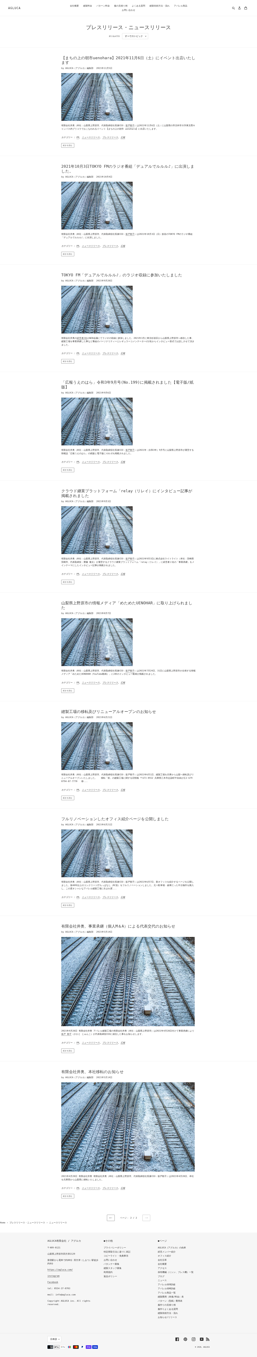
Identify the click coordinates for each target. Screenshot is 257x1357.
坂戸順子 (130, 125)
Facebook (52, 1282)
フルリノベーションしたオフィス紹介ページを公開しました (115, 819)
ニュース (162, 1280)
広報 (123, 137)
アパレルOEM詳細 (166, 1284)
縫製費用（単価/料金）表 (171, 1296)
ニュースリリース (91, 137)
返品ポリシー (110, 1276)
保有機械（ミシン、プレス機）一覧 (175, 1272)
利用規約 (108, 1272)
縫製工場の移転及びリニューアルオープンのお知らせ (108, 711)
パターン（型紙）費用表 (170, 1301)
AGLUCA (14, 8)
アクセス (162, 1268)
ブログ (161, 1276)
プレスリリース (110, 137)
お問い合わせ (110, 1260)
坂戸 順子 (66, 1034)
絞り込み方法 (114, 36)
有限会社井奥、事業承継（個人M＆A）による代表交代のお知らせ (118, 926)
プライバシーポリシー (115, 1247)
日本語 (53, 1339)
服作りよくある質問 (168, 1309)
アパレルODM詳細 (166, 1288)
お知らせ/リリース (167, 1317)
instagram (53, 1276)
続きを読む (68, 145)
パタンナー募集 (111, 1264)
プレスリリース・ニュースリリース (27, 1222)
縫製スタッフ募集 (113, 1268)
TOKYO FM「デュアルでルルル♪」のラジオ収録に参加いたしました (121, 275)
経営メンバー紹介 (167, 1251)
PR (77, 137)
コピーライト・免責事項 (116, 1255)
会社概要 (162, 1264)
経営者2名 (82, 338)
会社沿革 (162, 1260)
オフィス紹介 (164, 1255)
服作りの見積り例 (167, 1305)
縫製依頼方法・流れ (168, 1313)
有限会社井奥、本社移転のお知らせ (92, 1071)
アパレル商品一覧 (167, 1292)
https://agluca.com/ (60, 1269)
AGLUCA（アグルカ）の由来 (172, 1247)
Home (2, 1222)
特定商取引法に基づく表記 (117, 1251)
